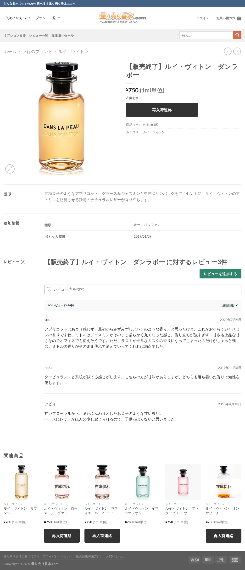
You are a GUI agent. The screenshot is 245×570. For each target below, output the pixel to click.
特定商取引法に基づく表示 (22, 556)
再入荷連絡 (162, 110)
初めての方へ (16, 18)
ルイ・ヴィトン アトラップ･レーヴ (182, 510)
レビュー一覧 (38, 35)
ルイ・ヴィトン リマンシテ (20, 510)
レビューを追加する (220, 274)
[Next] (241, 507)
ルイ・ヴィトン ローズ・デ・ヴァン (61, 510)
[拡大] (10, 169)
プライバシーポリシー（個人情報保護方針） (73, 556)
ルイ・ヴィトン (73, 51)
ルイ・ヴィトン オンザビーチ (222, 510)
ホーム (10, 51)
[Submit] (237, 35)
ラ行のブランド (37, 51)
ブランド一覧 (46, 18)
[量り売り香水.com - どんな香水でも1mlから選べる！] (122, 18)
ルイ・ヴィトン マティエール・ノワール (101, 510)
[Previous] (3, 507)
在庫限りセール (62, 35)
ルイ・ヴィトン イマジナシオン (141, 510)
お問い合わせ (115, 556)
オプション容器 (15, 35)
